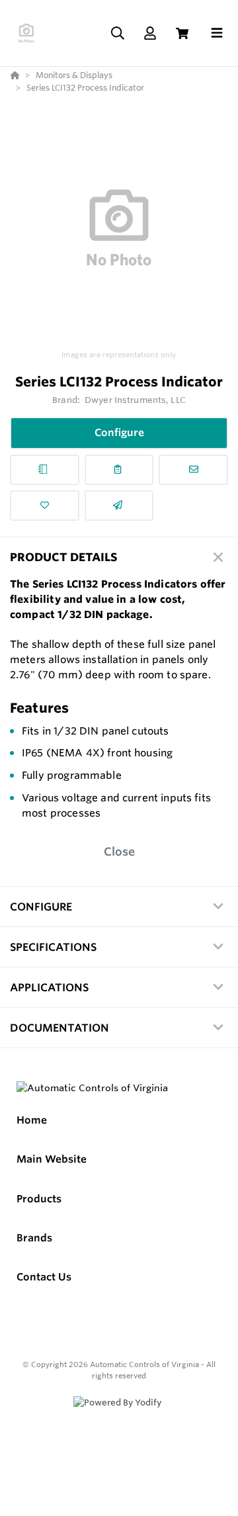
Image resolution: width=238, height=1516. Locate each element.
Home (32, 1120)
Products (39, 1198)
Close (119, 851)
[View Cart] (182, 33)
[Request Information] (193, 470)
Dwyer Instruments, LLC (135, 399)
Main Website (52, 1159)
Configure (119, 432)
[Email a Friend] (119, 505)
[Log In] (149, 33)
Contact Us (44, 1277)
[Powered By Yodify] (119, 1414)
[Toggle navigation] (217, 33)
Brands (34, 1237)
